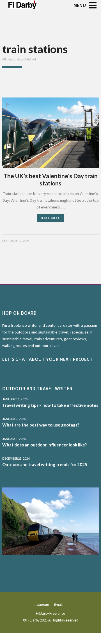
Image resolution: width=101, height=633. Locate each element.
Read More (50, 218)
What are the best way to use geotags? (40, 424)
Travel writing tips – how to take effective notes (50, 405)
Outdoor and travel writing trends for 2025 (44, 464)
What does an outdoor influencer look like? (44, 444)
